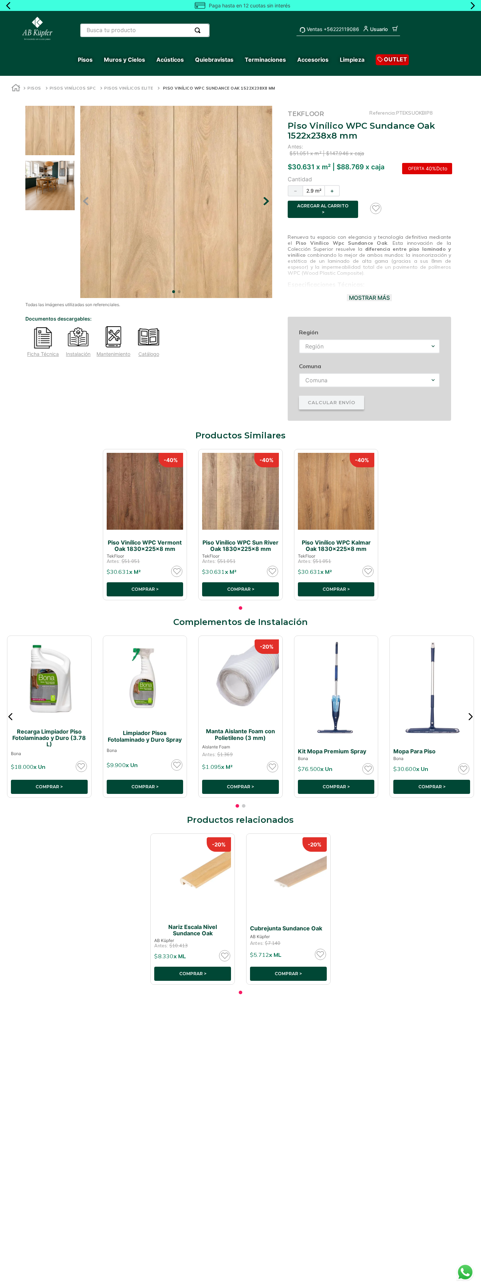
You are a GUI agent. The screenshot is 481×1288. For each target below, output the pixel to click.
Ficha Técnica (43, 354)
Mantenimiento (113, 354)
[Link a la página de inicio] (16, 89)
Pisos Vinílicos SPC (73, 88)
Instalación (78, 354)
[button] (10, 716)
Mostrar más (369, 297)
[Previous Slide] (8, 6)
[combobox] (145, 30)
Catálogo (148, 354)
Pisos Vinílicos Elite (128, 88)
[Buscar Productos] (199, 30)
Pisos (34, 88)
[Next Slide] (472, 6)
